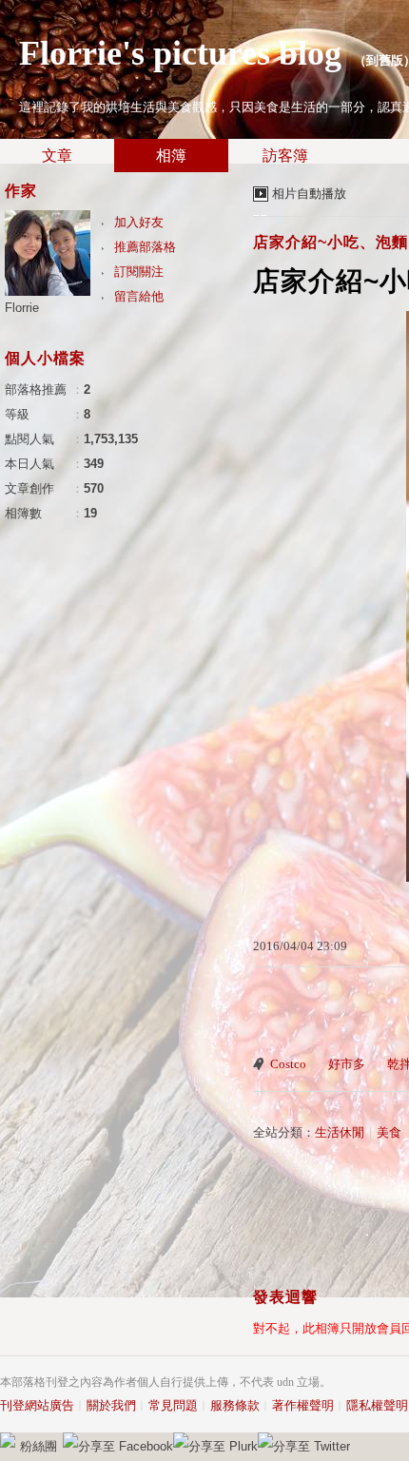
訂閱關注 (139, 271)
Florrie (22, 308)
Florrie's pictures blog (180, 53)
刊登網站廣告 (37, 1405)
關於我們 (111, 1405)
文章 (57, 155)
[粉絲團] (7, 1440)
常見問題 (173, 1405)
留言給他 (139, 296)
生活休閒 (339, 1132)
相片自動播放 (309, 193)
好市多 (346, 1064)
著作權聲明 (303, 1405)
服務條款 (235, 1405)
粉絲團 (38, 1446)
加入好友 (139, 222)
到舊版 (384, 60)
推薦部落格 (145, 247)
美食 (389, 1132)
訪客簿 (285, 155)
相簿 (171, 155)
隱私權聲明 (377, 1405)
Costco (288, 1064)
